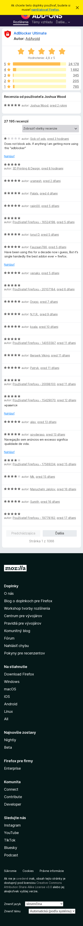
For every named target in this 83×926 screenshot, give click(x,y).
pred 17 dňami (66, 517)
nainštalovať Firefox (45, 9)
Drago (34, 301)
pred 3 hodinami (58, 138)
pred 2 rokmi (58, 105)
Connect (11, 789)
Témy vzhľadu (42, 22)
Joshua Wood (39, 105)
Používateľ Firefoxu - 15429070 (34, 400)
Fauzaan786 (38, 247)
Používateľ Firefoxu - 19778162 (34, 517)
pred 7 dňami (49, 301)
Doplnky (11, 586)
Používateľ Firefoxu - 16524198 (34, 222)
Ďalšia (59, 533)
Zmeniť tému (12, 911)
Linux (8, 711)
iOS (7, 696)
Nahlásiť (9, 156)
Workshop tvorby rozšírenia (27, 608)
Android (10, 704)
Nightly (10, 740)
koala (33, 326)
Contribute (13, 797)
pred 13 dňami (46, 422)
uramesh (36, 181)
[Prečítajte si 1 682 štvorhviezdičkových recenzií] (39, 69)
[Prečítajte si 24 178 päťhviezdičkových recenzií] (39, 64)
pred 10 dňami (48, 326)
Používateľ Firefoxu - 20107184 (34, 289)
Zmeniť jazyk (12, 904)
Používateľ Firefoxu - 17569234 (34, 464)
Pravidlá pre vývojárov (22, 623)
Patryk (34, 368)
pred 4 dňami (49, 193)
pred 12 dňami (66, 400)
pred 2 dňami (52, 181)
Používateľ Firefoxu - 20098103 (34, 384)
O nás (9, 593)
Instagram (12, 825)
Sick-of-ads (38, 138)
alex (33, 422)
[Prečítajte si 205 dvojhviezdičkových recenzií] (39, 81)
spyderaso (37, 434)
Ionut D (34, 234)
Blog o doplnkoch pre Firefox (28, 601)
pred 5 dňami (50, 206)
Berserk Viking (40, 355)
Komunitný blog (17, 631)
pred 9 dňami (49, 314)
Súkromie (10, 871)
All (6, 719)
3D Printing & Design (26, 168)
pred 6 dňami (66, 289)
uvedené (22, 878)
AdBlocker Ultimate (30, 33)
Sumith (34, 501)
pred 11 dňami (66, 343)
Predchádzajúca (23, 533)
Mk (32, 476)
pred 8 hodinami (52, 168)
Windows (12, 681)
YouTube (11, 833)
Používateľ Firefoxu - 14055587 (34, 343)
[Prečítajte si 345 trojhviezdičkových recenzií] (39, 75)
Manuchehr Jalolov (42, 489)
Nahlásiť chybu (16, 646)
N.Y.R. (34, 314)
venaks (35, 273)
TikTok (10, 840)
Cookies (28, 871)
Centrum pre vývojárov (23, 616)
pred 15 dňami (66, 464)
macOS (10, 689)
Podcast (11, 855)
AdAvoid (32, 39)
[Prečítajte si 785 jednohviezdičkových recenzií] (39, 86)
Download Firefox (19, 674)
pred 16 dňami (66, 489)
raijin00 (35, 206)
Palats (34, 193)
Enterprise (12, 768)
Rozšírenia (20, 22)
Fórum (9, 638)
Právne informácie (52, 871)
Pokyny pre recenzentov (24, 653)
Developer (12, 804)
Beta (8, 747)
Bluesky (10, 848)
